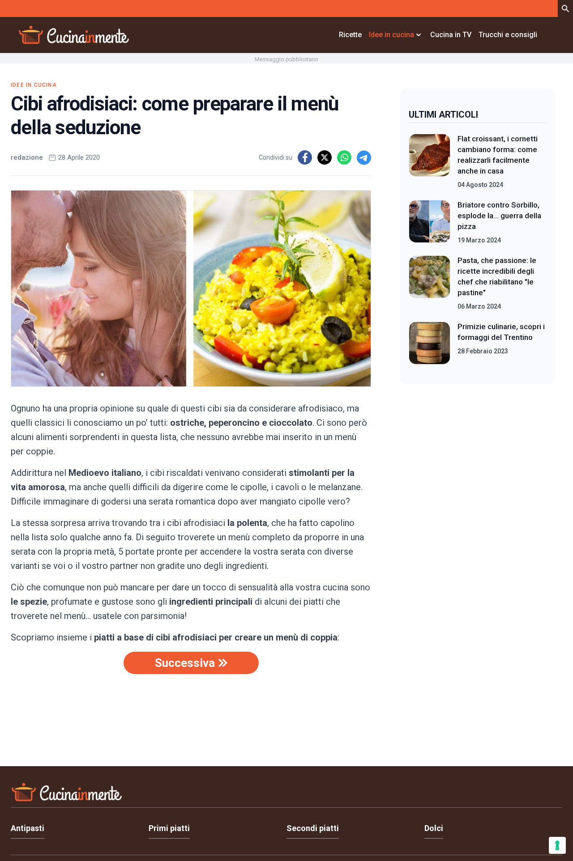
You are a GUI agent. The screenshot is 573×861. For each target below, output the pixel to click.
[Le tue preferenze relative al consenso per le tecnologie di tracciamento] (557, 845)
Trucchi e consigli (508, 34)
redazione (27, 157)
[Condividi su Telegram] (364, 157)
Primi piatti (169, 828)
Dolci (433, 828)
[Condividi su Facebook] (305, 157)
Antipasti (27, 828)
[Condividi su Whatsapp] (344, 157)
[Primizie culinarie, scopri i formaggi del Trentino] (429, 343)
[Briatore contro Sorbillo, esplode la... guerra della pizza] (429, 222)
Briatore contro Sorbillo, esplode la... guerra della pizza (499, 215)
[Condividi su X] (324, 157)
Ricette (350, 34)
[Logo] (74, 35)
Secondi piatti (312, 828)
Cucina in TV (450, 34)
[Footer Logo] (286, 794)
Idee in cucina (34, 85)
